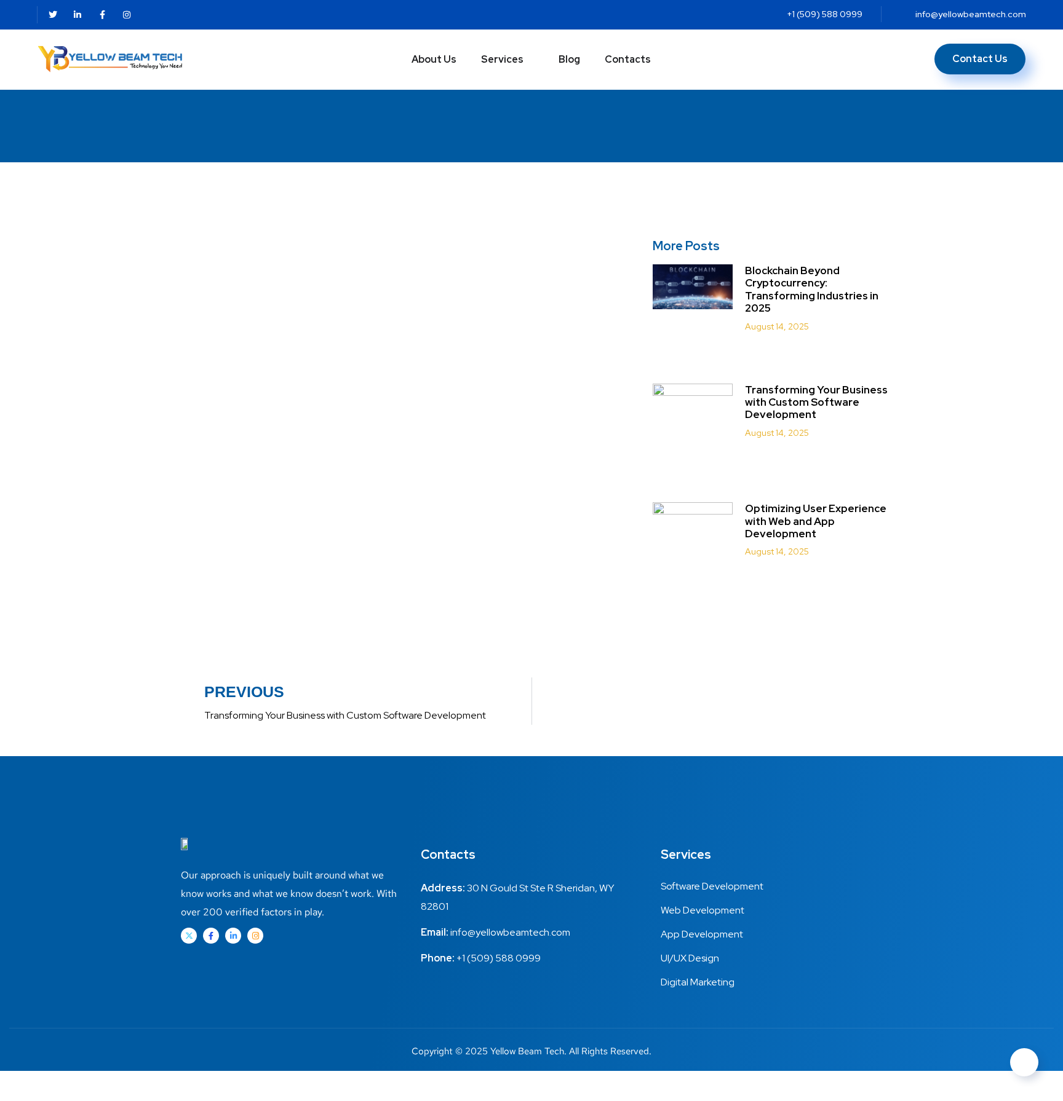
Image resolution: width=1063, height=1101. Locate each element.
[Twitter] (53, 14)
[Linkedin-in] (77, 14)
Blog (569, 59)
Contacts (628, 59)
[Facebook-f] (102, 14)
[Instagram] (126, 14)
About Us (434, 59)
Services (502, 59)
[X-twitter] (189, 936)
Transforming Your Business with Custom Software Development (816, 402)
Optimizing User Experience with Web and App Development (815, 521)
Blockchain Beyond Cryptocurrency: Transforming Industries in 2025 (811, 289)
